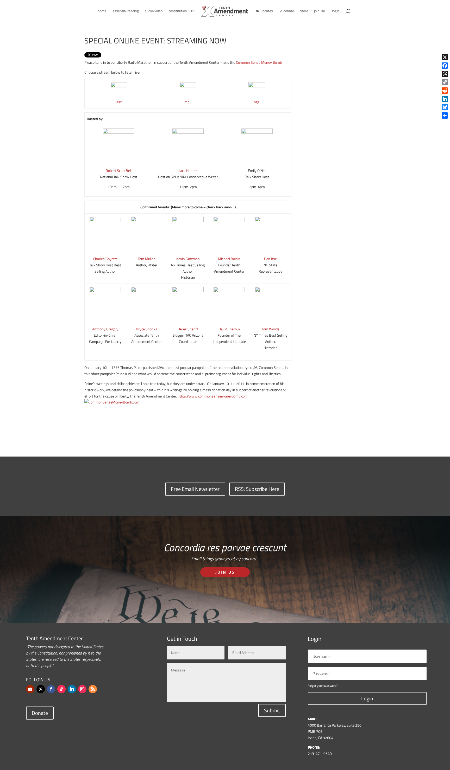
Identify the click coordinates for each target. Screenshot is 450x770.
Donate (40, 713)
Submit (272, 710)
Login (367, 698)
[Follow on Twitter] (40, 689)
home (102, 11)
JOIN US (225, 572)
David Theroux (229, 329)
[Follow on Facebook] (51, 689)
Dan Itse (270, 258)
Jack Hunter (188, 170)
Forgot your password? (323, 685)
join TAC (320, 11)
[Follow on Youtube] (30, 689)
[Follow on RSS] (93, 689)
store (304, 11)
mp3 (187, 102)
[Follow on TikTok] (61, 689)
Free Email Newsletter (195, 489)
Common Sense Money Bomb (259, 62)
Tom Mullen (146, 258)
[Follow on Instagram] (82, 689)
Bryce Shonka (146, 329)
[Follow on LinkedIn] (72, 689)
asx (119, 102)
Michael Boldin (229, 258)
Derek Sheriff (188, 329)
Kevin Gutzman (188, 258)
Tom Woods (270, 329)
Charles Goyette (105, 258)
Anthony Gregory (105, 329)
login (335, 11)
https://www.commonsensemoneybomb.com (213, 396)
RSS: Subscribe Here (257, 489)
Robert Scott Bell (119, 170)
